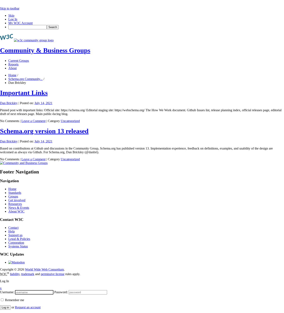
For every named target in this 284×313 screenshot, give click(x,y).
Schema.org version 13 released (44, 131)
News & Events (18, 207)
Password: (61, 292)
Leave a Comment (33, 121)
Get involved (16, 200)
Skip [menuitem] (11, 15)
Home (12, 75)
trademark (27, 274)
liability (15, 274)
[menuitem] (146, 27)
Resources (15, 204)
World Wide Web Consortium (44, 269)
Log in (5, 307)
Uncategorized (70, 121)
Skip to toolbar (9, 8)
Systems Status (18, 246)
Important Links (24, 92)
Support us (15, 235)
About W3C (16, 211)
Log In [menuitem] (12, 19)
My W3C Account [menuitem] (20, 23)
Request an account (28, 307)
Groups (13, 196)
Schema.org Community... (25, 79)
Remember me (14, 300)
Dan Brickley (9, 103)
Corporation (16, 242)
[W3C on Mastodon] (16, 262)
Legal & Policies (19, 239)
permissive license (52, 274)
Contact (13, 227)
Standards (14, 192)
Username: (7, 292)
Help (11, 231)
